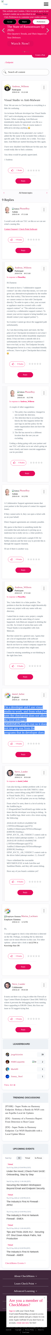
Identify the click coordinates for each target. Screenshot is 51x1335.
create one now (22, 1323)
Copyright (18, 1330)
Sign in (12, 1311)
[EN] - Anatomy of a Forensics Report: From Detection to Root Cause (23, 1120)
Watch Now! (20, 43)
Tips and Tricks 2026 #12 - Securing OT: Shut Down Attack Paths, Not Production (25, 1235)
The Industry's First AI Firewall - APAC (23, 1203)
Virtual (10, 1164)
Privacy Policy (42, 14)
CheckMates (15, 1263)
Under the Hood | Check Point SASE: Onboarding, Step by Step (26, 1173)
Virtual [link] (27, 1158)
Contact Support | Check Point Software (20, 229)
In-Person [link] (38, 1158)
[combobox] (25, 72)
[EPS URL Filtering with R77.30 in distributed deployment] (4, 192)
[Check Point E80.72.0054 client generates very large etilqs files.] (46, 192)
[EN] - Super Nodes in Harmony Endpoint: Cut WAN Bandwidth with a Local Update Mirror (23, 1130)
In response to (16, 277)
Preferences (41, 22)
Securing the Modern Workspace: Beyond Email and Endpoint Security (26, 1187)
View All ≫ (10, 1085)
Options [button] (45, 62)
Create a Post (40, 55)
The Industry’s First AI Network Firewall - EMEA (23, 1217)
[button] (9, 21)
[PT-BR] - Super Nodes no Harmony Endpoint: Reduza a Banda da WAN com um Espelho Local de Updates (24, 1109)
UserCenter (25, 1332)
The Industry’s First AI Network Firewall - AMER (23, 1253)
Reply (23, 181)
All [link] (19, 1158)
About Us (41, 1330)
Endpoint (9, 62)
